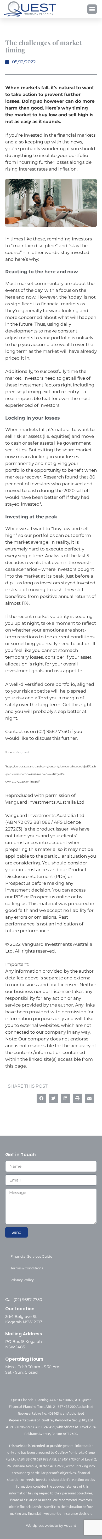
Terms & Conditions (26, 1268)
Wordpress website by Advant (51, 1525)
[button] (92, 9)
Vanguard (22, 752)
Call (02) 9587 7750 (23, 1299)
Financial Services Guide (31, 1256)
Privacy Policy (22, 1280)
